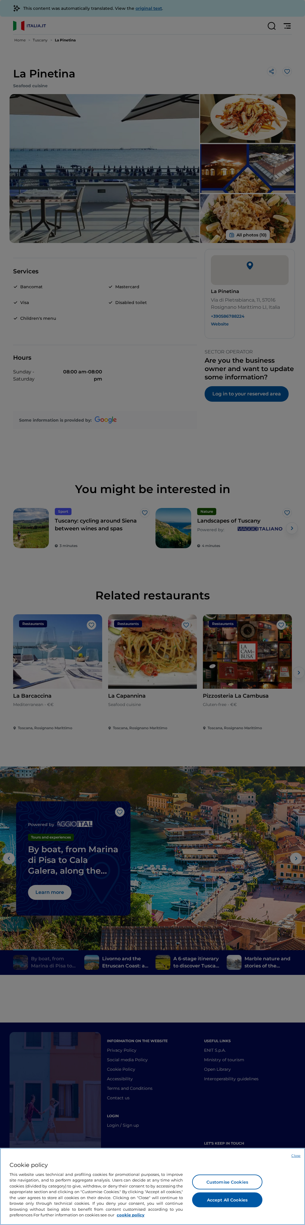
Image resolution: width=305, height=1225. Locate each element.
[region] (152, 1186)
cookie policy (130, 1214)
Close (296, 1156)
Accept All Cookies (227, 1199)
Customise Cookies (227, 1182)
